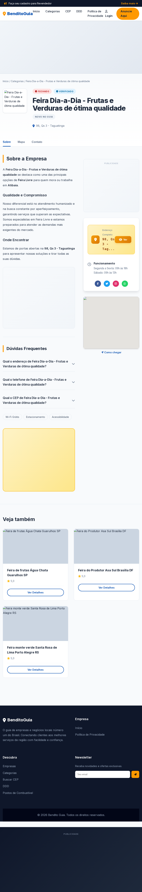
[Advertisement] (71, 47)
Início (36, 11)
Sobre (7, 141)
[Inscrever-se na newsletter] (135, 774)
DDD (79, 11)
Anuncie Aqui (126, 14)
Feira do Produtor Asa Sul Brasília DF (105, 570)
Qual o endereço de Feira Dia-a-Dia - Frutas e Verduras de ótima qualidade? (35, 364)
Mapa (21, 141)
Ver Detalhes (35, 592)
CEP (68, 11)
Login (109, 16)
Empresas (9, 766)
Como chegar (112, 352)
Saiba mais (128, 3)
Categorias (52, 11)
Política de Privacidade (90, 734)
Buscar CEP (11, 779)
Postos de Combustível (18, 793)
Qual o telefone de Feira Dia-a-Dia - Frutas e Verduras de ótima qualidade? (34, 382)
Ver (125, 239)
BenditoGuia (20, 13)
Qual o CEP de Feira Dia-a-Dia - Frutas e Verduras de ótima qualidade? (31, 400)
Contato (37, 141)
